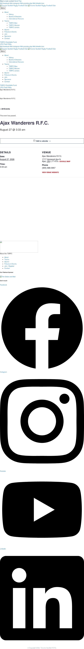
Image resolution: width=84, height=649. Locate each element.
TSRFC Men (13, 23)
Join (5, 34)
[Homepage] (28, 5)
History (11, 14)
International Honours (16, 19)
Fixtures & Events (10, 32)
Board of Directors (15, 16)
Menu (3, 8)
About (6, 12)
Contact (7, 38)
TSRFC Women (14, 25)
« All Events (5, 109)
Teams (6, 21)
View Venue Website (50, 172)
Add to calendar (42, 141)
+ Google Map (64, 161)
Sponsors (7, 36)
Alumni (6, 29)
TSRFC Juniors (14, 27)
